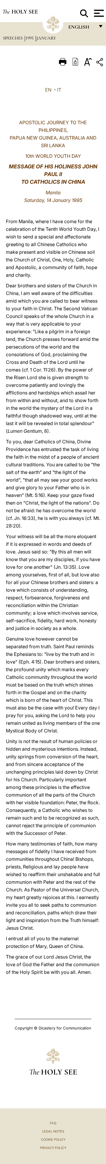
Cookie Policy (53, 1140)
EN (48, 90)
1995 (30, 38)
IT (59, 90)
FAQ (53, 1123)
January (46, 38)
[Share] (100, 63)
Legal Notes (53, 1131)
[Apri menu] (98, 13)
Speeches (13, 38)
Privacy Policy (53, 1148)
